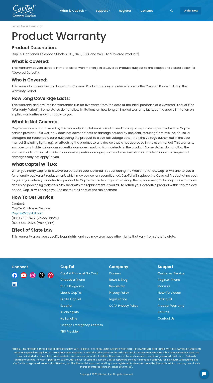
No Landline (68, 318)
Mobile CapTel (71, 293)
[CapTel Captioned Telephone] (24, 10)
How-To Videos (169, 293)
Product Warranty (171, 306)
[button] (86, 10)
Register (125, 10)
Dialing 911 (165, 299)
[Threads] (42, 275)
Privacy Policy (119, 293)
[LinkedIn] (15, 284)
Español (66, 306)
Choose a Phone (72, 280)
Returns (163, 312)
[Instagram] (33, 275)
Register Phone (169, 280)
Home (15, 26)
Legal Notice (118, 299)
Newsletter (117, 286)
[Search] (171, 10)
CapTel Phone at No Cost (79, 273)
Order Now (191, 10)
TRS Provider (69, 331)
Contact (146, 10)
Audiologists (70, 312)
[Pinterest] (51, 275)
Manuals (164, 286)
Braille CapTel (70, 299)
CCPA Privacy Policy (123, 306)
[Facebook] (15, 275)
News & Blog (118, 280)
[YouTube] (24, 275)
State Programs (72, 286)
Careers (115, 273)
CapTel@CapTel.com (27, 213)
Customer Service (171, 273)
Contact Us (166, 318)
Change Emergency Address (81, 325)
